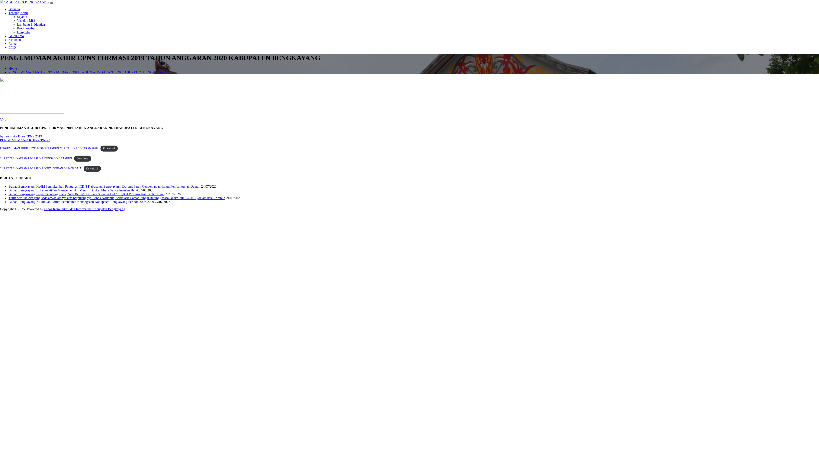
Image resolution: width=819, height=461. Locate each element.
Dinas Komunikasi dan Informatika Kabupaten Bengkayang (84, 209)
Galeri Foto (16, 36)
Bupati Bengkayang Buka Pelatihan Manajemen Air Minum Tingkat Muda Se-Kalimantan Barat (73, 190)
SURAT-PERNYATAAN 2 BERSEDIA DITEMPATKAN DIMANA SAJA (40, 168)
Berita (13, 43)
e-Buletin (15, 40)
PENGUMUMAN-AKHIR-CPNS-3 (25, 140)
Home (13, 68)
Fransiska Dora (12, 136)
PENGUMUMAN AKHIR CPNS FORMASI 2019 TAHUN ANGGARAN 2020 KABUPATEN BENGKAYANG (88, 72)
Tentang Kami (18, 13)
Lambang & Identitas (31, 24)
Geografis (23, 32)
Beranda (14, 9)
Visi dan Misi (26, 20)
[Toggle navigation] (52, 3)
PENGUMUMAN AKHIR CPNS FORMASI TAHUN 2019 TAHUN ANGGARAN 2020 (49, 148)
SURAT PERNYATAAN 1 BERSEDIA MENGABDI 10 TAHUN (36, 158)
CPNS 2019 (34, 136)
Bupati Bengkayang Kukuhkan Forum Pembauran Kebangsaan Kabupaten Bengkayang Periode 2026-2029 (81, 202)
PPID (12, 47)
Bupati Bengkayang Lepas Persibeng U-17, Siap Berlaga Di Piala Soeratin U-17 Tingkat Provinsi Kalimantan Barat (86, 194)
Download (109, 148)
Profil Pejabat (26, 28)
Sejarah (22, 17)
